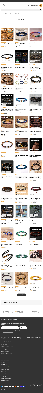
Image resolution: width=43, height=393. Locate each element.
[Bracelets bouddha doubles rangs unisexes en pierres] (7, 189)
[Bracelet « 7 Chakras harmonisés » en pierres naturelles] (7, 122)
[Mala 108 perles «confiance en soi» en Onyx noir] (36, 256)
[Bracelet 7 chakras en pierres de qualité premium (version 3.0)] (36, 34)
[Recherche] (40, 10)
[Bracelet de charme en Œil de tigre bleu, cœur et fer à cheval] (21, 166)
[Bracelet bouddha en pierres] (21, 256)
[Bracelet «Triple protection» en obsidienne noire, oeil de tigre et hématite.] (7, 100)
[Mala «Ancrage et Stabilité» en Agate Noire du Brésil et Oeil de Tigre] (21, 144)
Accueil (2, 13)
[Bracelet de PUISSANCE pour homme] (36, 79)
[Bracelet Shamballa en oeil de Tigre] (21, 278)
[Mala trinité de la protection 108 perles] (36, 211)
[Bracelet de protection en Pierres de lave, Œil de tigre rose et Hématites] (36, 189)
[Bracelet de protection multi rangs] (36, 100)
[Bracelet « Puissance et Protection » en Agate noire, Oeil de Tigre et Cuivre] (36, 144)
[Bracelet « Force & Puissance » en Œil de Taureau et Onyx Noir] (36, 122)
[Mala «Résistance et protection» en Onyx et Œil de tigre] (7, 256)
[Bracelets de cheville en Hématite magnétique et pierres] (21, 211)
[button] (3, 42)
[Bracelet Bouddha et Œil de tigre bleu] (21, 100)
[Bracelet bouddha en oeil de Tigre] (7, 144)
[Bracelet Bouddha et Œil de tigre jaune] (36, 278)
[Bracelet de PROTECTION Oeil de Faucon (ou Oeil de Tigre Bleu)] (21, 34)
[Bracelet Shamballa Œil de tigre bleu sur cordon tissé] (7, 278)
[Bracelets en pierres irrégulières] (21, 79)
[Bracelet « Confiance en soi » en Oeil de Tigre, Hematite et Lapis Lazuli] (7, 211)
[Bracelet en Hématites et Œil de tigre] (7, 166)
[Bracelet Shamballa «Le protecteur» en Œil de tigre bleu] (7, 233)
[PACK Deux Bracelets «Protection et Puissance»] (21, 56)
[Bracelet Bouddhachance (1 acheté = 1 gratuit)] (7, 34)
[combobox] (21, 10)
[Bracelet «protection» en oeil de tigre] (7, 79)
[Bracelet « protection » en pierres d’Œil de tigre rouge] (36, 233)
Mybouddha (6, 389)
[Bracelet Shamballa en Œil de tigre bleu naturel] (21, 122)
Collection (7, 13)
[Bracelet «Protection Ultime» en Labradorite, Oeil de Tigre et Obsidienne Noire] (21, 189)
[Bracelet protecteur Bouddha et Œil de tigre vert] (21, 233)
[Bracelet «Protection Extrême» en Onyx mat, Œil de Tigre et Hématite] (7, 56)
